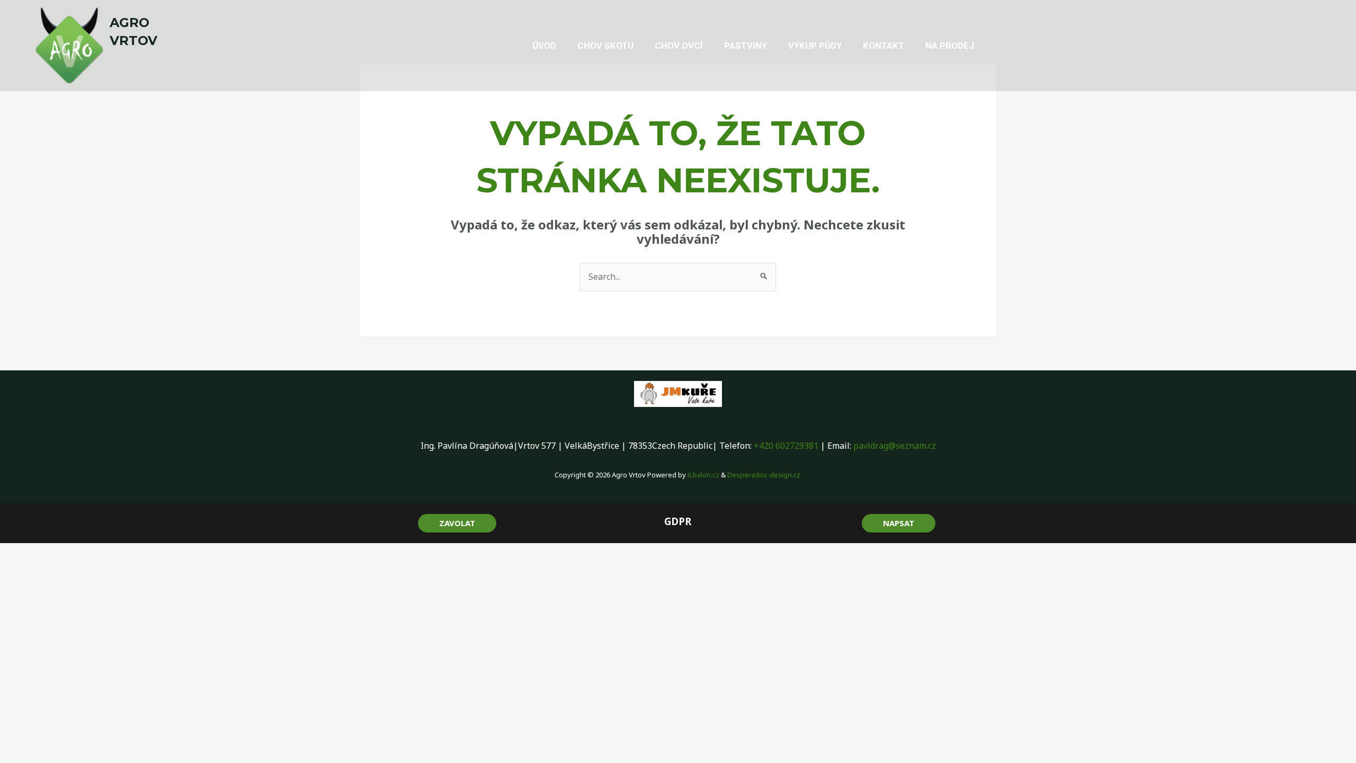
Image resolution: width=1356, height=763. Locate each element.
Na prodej (949, 45)
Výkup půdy (815, 45)
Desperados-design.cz (764, 475)
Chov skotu (605, 45)
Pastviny (745, 45)
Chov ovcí (679, 45)
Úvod (544, 45)
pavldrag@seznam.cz (894, 445)
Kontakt (883, 45)
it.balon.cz (703, 475)
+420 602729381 (786, 445)
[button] (457, 523)
